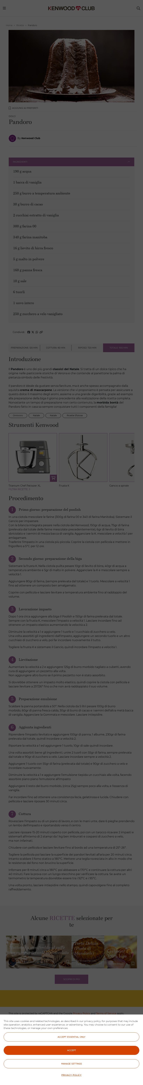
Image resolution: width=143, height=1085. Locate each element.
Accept (71, 1050)
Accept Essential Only (71, 1037)
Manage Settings (71, 1064)
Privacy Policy (71, 1075)
